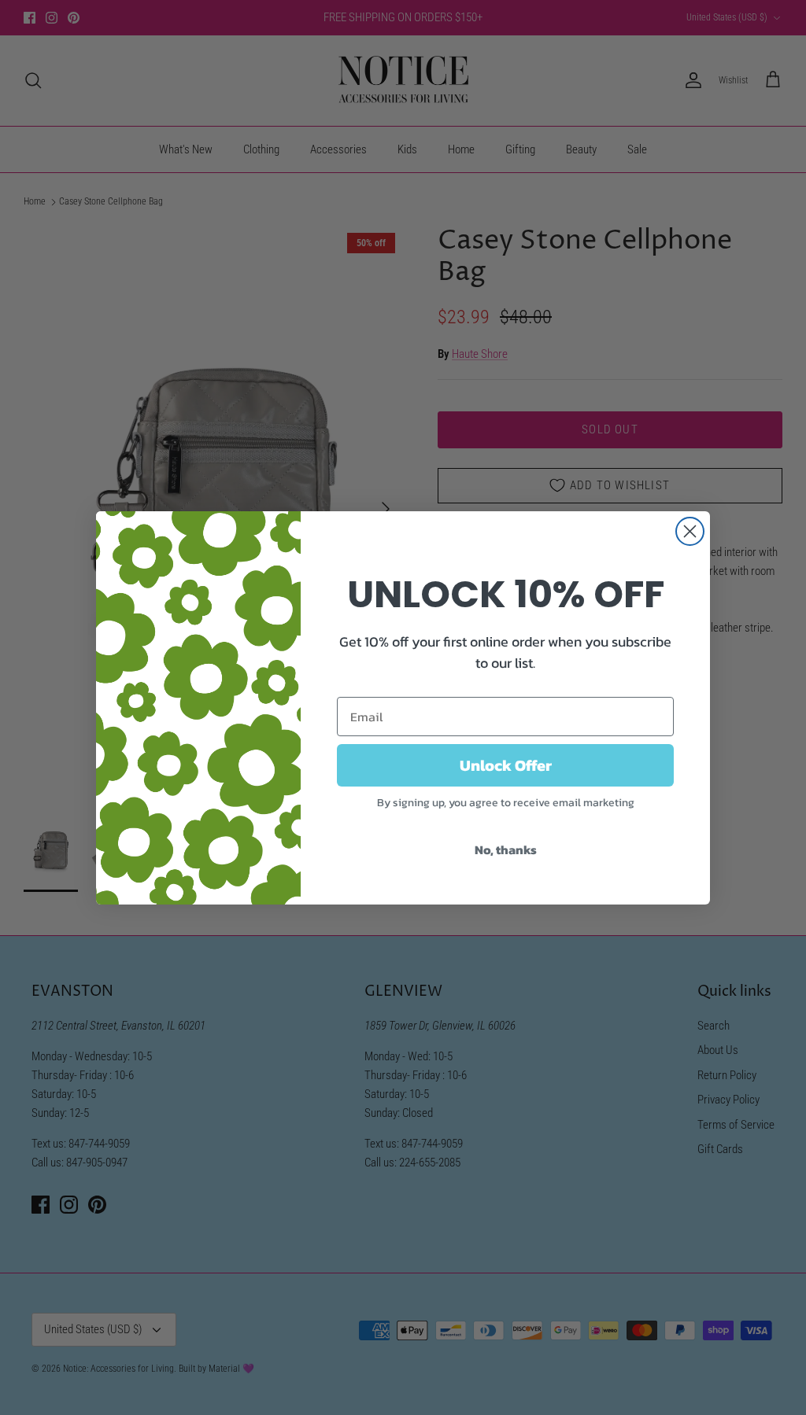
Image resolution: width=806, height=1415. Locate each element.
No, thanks (506, 849)
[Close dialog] (690, 531)
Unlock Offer (506, 765)
